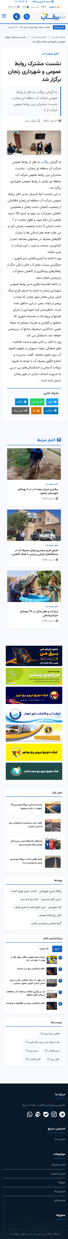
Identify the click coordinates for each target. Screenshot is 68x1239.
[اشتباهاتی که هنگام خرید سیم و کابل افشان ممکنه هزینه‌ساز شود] (53, 843)
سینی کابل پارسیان (51, 899)
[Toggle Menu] (4, 16)
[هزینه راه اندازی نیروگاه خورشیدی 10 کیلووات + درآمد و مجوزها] (53, 807)
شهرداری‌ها (59, 1191)
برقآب (45, 162)
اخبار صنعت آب (38, 37)
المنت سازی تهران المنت (23, 891)
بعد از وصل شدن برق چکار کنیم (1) (42, 1042)
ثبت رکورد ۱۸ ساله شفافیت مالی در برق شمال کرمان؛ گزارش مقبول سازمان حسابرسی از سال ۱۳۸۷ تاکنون (27, 982)
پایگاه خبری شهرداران (50, 891)
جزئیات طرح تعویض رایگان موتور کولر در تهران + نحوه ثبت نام (27, 959)
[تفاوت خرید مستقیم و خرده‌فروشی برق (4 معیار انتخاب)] (53, 825)
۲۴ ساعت (44, 949)
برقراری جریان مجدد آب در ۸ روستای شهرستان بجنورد (38, 491)
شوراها (62, 1183)
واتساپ (35, 402)
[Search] (27, 17)
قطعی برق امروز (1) (49, 1034)
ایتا (34, 411)
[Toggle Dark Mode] (16, 16)
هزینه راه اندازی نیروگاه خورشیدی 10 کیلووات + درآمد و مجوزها (26, 806)
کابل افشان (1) (33, 1059)
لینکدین (49, 411)
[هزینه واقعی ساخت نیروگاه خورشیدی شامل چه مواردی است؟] (53, 862)
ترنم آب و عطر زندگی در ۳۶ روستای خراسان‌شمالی (39, 614)
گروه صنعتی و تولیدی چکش (46, 923)
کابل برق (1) (53, 1059)
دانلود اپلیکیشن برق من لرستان (31, 968)
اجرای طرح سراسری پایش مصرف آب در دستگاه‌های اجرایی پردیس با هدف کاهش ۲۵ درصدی (35, 553)
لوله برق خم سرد (29, 899)
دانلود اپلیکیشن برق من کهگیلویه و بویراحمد (25, 1003)
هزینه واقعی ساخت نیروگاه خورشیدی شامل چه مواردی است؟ (26, 861)
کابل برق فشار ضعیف (50, 915)
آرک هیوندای (54, 907)
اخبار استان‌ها (58, 1165)
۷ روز (57, 949)
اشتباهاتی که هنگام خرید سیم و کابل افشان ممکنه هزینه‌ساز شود (26, 843)
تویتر (50, 402)
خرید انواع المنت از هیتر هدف (30, 907)
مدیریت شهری (58, 1174)
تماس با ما (60, 1139)
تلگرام (20, 402)
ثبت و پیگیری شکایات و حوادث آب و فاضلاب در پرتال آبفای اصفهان (25, 993)
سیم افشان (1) (52, 1051)
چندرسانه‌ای (59, 1200)
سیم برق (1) (32, 1051)
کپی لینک (18, 411)
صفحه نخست (58, 37)
